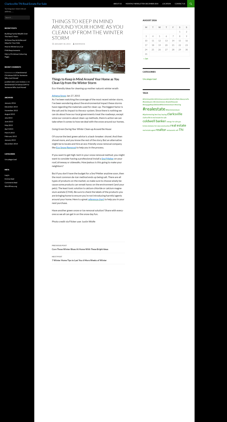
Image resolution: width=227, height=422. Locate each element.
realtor (161, 129)
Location (166, 4)
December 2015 (11, 107)
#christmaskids (148, 99)
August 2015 (10, 114)
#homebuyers (148, 102)
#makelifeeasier (172, 102)
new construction (163, 126)
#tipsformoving (148, 114)
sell (177, 130)
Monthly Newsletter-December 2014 (142, 4)
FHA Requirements (12, 50)
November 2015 (11, 110)
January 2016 (10, 103)
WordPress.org (11, 186)
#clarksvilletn (175, 99)
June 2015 (9, 121)
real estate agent (149, 130)
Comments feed (11, 182)
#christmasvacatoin (161, 99)
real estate (178, 125)
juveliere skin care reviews (15, 82)
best (156, 114)
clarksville (174, 114)
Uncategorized (150, 79)
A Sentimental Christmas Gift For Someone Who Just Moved (16, 75)
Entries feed (9, 179)
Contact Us (180, 4)
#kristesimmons (159, 102)
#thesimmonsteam (173, 110)
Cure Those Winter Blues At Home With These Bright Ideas (80, 247)
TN (181, 129)
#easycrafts (184, 99)
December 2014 (11, 144)
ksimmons (80, 44)
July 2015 (9, 118)
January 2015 (10, 140)
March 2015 (10, 132)
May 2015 (9, 125)
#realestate (154, 108)
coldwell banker (154, 121)
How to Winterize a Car (14, 46)
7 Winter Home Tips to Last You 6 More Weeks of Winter (79, 258)
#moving (177, 105)
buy (159, 114)
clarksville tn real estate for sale (154, 118)
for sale (175, 122)
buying (164, 114)
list (155, 126)
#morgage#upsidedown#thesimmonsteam (158, 105)
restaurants (171, 130)
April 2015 (9, 129)
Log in (7, 175)
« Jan (145, 58)
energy (169, 122)
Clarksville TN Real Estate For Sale (26, 3)
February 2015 (11, 136)
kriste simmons (148, 126)
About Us (118, 4)
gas (179, 122)
